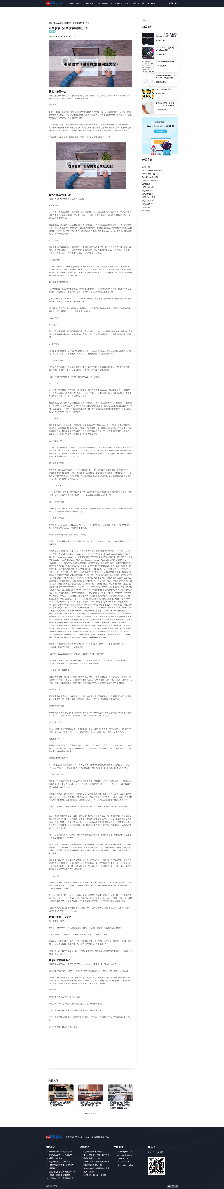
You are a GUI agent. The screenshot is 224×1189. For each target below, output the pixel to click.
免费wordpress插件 (150, 180)
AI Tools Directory (124, 1155)
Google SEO (90, 3)
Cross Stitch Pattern (125, 1165)
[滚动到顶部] (218, 1185)
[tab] (86, 1113)
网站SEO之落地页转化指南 (94, 1175)
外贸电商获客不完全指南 (93, 1152)
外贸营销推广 (148, 204)
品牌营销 (146, 184)
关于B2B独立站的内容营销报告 (96, 1162)
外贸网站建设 (148, 201)
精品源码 (146, 211)
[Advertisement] (90, 1048)
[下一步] (129, 1098)
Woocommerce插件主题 (152, 170)
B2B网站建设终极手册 (92, 1165)
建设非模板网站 (55, 1158)
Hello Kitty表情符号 (163, 89)
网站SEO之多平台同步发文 (60, 1155)
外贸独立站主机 (148, 197)
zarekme (56, 36)
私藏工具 (136, 3)
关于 (144, 3)
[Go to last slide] (52, 1098)
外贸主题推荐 (148, 187)
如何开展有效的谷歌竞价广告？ (96, 1155)
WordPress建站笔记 (150, 177)
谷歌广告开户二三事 (91, 1158)
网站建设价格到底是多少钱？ (61, 1152)
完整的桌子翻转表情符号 (165, 61)
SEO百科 (118, 3)
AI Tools (151, 3)
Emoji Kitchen (123, 1158)
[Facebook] (169, 1186)
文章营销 (146, 207)
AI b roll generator (124, 1152)
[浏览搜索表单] (176, 3)
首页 (71, 3)
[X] (173, 1186)
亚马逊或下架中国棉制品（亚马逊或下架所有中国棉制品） (120, 1105)
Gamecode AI (123, 1162)
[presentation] (61, 1092)
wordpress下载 (148, 174)
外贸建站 (79, 3)
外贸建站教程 (148, 190)
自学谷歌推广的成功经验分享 (61, 1178)
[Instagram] (176, 1186)
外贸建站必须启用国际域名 (60, 1162)
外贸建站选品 (148, 194)
